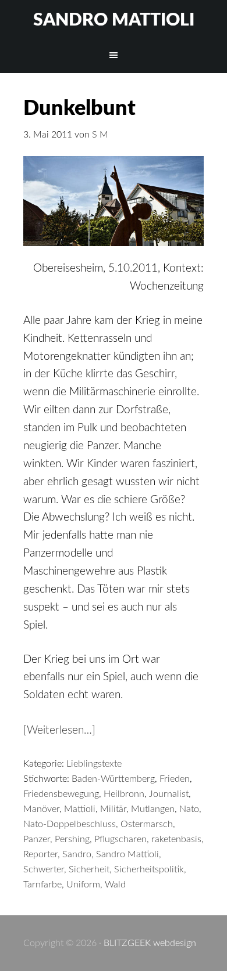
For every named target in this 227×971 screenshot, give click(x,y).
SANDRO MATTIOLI (113, 20)
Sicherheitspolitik (149, 869)
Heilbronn (124, 794)
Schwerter (43, 869)
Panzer (36, 839)
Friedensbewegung (61, 794)
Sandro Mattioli (127, 854)
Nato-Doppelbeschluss (69, 824)
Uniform (83, 884)
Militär (113, 809)
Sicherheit (89, 869)
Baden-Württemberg (113, 779)
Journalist (169, 794)
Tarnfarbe (42, 884)
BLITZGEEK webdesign (150, 943)
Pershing (72, 839)
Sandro (76, 854)
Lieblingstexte (94, 763)
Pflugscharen (120, 839)
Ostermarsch (146, 824)
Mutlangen (153, 809)
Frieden (174, 779)
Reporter (40, 854)
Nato (189, 809)
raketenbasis (176, 839)
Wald (115, 884)
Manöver (41, 809)
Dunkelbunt (79, 108)
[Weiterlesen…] (59, 730)
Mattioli (79, 809)
